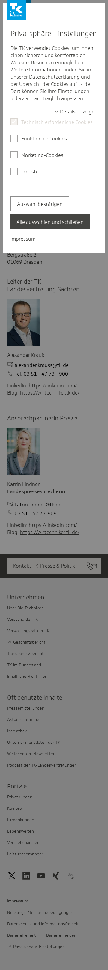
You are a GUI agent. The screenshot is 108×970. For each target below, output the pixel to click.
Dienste (30, 171)
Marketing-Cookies (42, 155)
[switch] (76, 111)
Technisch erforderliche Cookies (57, 122)
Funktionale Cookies (44, 138)
